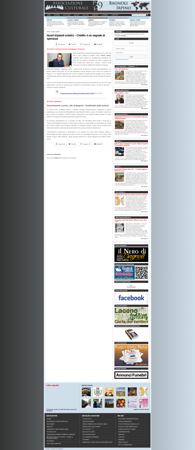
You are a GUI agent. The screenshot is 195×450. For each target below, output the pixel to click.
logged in (57, 158)
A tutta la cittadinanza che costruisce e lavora (94, 424)
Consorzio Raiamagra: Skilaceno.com (128, 424)
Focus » (118, 166)
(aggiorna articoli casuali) (141, 409)
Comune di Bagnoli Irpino (125, 421)
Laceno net (121, 437)
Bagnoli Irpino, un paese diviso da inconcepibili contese (97, 442)
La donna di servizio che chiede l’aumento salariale (131, 195)
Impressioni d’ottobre (88, 421)
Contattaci (114, 15)
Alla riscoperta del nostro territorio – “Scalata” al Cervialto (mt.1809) (60, 437)
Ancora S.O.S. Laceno (88, 431)
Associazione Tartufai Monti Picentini (128, 418)
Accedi (131, 43)
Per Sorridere (50, 441)
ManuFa (60, 448)
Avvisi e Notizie (55, 31)
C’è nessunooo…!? (87, 429)
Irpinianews (121, 434)
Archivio (76, 15)
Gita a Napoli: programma (54, 443)
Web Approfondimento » (123, 217)
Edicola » (119, 141)
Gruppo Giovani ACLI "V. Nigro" (126, 429)
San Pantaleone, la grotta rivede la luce (57, 421)
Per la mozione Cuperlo (88, 434)
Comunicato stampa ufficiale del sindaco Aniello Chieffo (77, 93)
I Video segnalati (52, 385)
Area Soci (85, 15)
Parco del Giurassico (121, 69)
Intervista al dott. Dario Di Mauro (91, 426)
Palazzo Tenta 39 (123, 442)
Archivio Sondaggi (121, 35)
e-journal (105, 15)
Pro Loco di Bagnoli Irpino (125, 444)
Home (49, 15)
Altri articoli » (144, 84)
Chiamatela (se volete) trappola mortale (57, 429)
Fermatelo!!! (85, 439)
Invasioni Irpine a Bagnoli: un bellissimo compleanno (61, 434)
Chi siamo (57, 15)
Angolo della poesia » (122, 90)
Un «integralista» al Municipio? (90, 437)
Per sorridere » (120, 192)
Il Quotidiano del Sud (123, 431)
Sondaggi (95, 15)
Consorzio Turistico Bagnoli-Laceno (128, 426)
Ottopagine (121, 439)
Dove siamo (66, 15)
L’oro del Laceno (86, 418)
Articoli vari (50, 426)
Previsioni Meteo (131, 287)
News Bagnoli (50, 424)
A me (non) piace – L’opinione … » (126, 66)
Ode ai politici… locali (121, 93)
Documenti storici (51, 431)
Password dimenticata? (122, 59)
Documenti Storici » (122, 114)
